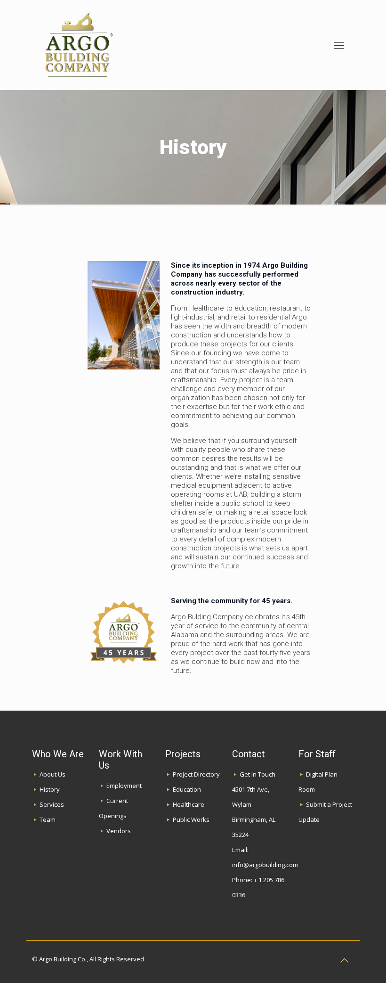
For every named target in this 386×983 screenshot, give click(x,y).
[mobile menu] (339, 45)
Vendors (118, 831)
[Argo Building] (78, 45)
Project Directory (196, 774)
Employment (124, 785)
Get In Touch (257, 774)
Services (52, 804)
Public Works (191, 819)
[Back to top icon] (344, 960)
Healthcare (188, 804)
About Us (52, 774)
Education (187, 789)
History (50, 789)
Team (48, 819)
